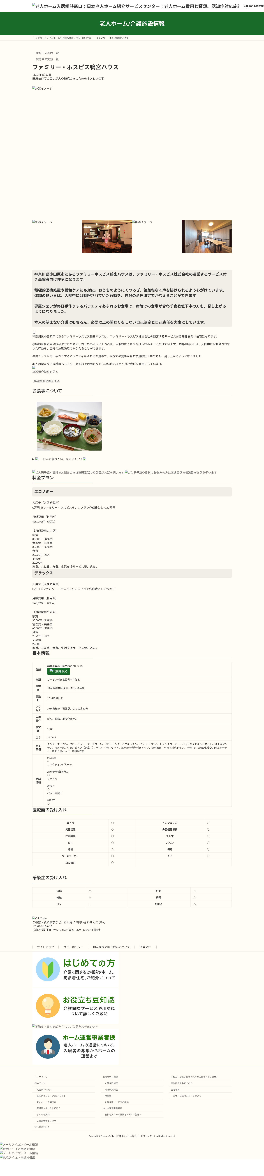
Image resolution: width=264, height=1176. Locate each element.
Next (234, 245)
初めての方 (39, 1083)
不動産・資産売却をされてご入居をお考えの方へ (194, 1077)
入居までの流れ (44, 1089)
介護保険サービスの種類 (117, 1102)
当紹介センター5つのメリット (51, 1096)
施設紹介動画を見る (45, 371)
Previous (29, 245)
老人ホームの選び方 (46, 1102)
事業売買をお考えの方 (182, 1083)
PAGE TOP (255, 1137)
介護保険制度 (111, 1083)
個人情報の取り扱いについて (111, 947)
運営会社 (145, 947)
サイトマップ (45, 947)
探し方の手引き (42, 1127)
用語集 (108, 1096)
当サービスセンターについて (187, 1096)
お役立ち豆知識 (110, 1077)
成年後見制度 (111, 1089)
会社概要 (175, 1089)
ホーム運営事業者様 (112, 1108)
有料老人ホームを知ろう (48, 1108)
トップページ (40, 1077)
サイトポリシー (73, 947)
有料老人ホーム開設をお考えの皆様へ (123, 1114)
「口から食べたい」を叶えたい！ (61, 459)
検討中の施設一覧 (47, 53)
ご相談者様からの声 (46, 1120)
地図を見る (60, 671)
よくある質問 (43, 1114)
